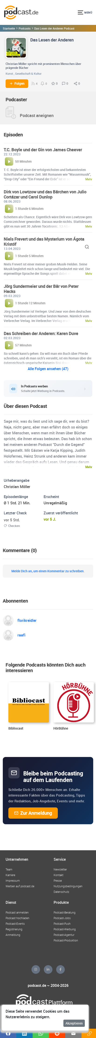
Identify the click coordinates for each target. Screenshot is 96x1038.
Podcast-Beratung (64, 912)
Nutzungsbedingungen (68, 886)
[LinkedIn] (48, 969)
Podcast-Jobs (62, 918)
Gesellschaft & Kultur (28, 73)
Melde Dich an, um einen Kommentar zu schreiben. (48, 571)
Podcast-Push (62, 923)
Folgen (19, 83)
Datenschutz (61, 892)
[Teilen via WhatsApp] (41, 1033)
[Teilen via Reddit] (57, 1033)
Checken (14, 526)
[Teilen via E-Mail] (73, 1033)
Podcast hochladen (17, 918)
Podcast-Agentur (64, 935)
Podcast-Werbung (65, 929)
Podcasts (25, 28)
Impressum (13, 880)
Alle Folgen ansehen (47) (48, 368)
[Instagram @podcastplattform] (35, 969)
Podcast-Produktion (66, 940)
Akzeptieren (74, 1023)
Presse (58, 880)
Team (9, 869)
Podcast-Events (15, 923)
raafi (21, 635)
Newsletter (60, 869)
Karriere (10, 875)
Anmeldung (13, 935)
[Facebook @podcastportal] (60, 969)
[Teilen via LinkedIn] (24, 1033)
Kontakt (58, 875)
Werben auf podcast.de (20, 886)
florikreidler (27, 620)
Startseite (9, 28)
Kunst (9, 73)
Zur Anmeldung (36, 813)
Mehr (88, 467)
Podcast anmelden (17, 912)
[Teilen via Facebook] (8, 1033)
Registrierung (14, 929)
